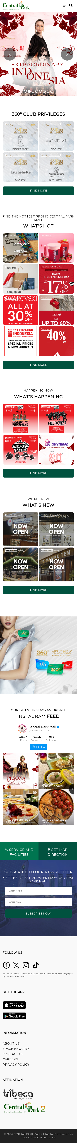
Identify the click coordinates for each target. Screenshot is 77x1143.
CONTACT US (13, 1054)
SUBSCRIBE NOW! (38, 913)
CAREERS (10, 1059)
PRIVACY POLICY (16, 1064)
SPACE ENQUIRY (16, 1048)
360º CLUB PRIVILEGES (15, 124)
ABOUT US (11, 1043)
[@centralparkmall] (22, 728)
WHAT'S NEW (11, 515)
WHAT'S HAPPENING (14, 406)
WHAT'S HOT (10, 236)
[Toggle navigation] (64, 5)
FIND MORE (38, 190)
